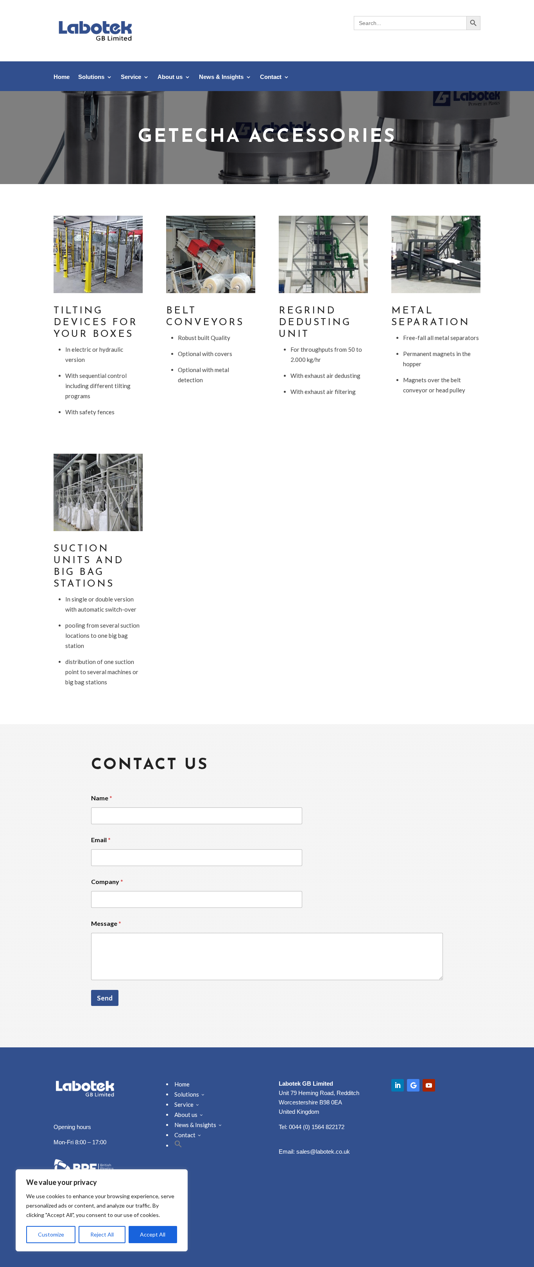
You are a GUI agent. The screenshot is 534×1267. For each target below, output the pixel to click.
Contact (270, 77)
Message (106, 923)
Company (107, 881)
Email (101, 839)
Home (62, 77)
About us (170, 77)
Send (105, 998)
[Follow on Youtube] (429, 1085)
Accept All (152, 1234)
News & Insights (221, 77)
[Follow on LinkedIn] (397, 1085)
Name (101, 798)
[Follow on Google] (413, 1085)
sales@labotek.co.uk (323, 1151)
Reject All (102, 1234)
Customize (51, 1234)
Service (131, 77)
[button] (178, 1145)
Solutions (91, 77)
